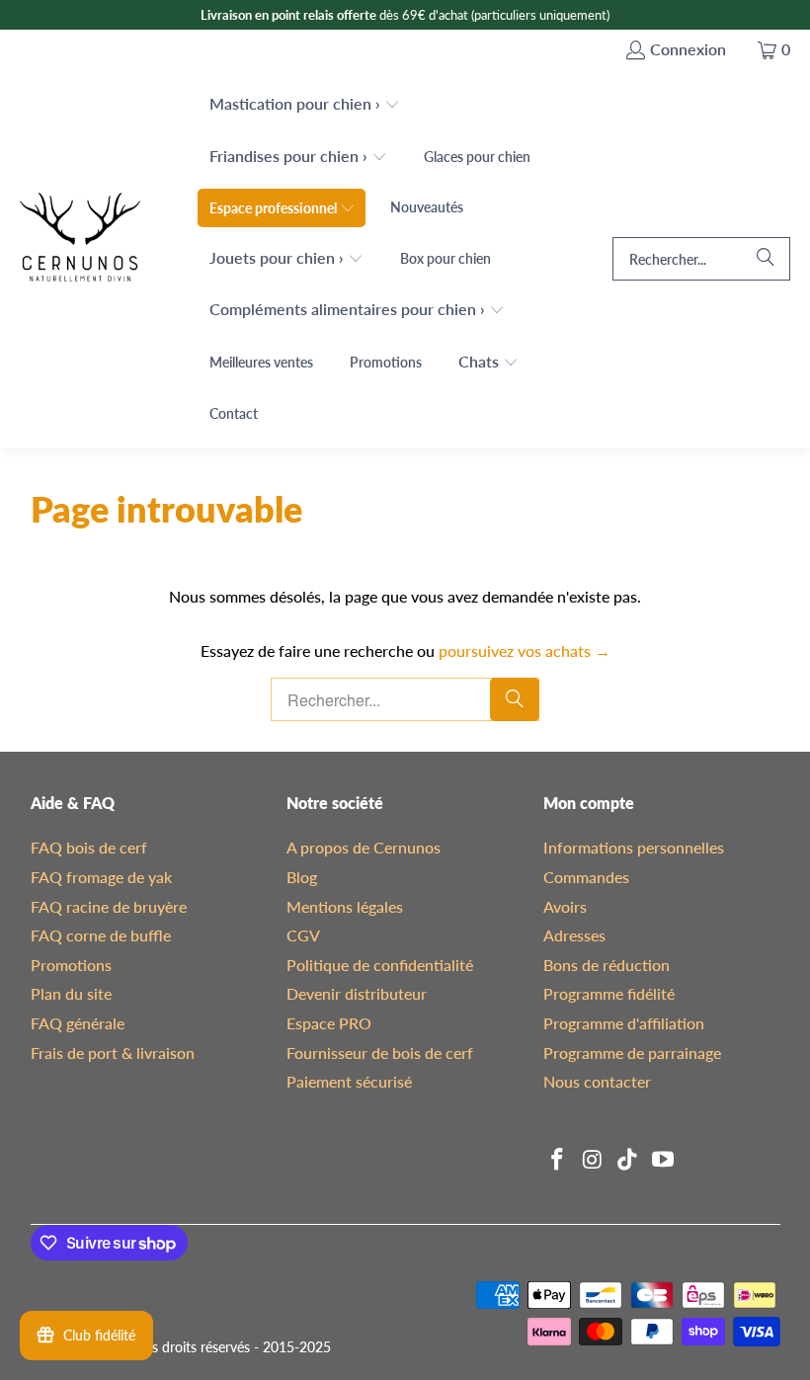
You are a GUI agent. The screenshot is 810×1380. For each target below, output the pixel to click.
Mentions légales (344, 906)
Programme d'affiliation (623, 1023)
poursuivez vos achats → (524, 650)
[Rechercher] (765, 259)
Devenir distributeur (356, 993)
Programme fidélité (609, 993)
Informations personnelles (633, 847)
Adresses (574, 935)
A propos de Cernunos (363, 847)
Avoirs (565, 906)
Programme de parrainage (632, 1052)
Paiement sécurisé (349, 1081)
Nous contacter (597, 1081)
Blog (301, 876)
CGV (303, 935)
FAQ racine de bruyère (109, 906)
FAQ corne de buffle (101, 935)
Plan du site (71, 993)
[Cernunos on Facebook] (558, 1160)
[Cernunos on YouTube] (664, 1160)
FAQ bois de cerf (89, 847)
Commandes (586, 876)
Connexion (688, 49)
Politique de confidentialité (379, 964)
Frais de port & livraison (113, 1052)
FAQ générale (77, 1023)
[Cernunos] (80, 259)
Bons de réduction (606, 964)
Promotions (71, 964)
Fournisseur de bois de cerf (379, 1052)
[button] (305, 105)
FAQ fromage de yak (101, 876)
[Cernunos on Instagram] (593, 1160)
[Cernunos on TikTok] (628, 1160)
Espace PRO (328, 1023)
